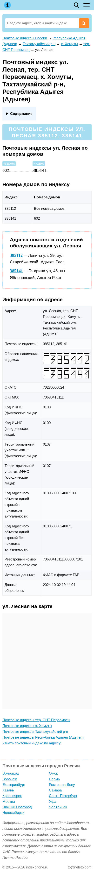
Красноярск (12, 796)
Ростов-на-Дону (62, 785)
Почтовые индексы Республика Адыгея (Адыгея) (43, 737)
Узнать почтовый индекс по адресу (31, 743)
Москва (8, 801)
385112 (16, 255)
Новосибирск (13, 813)
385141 (16, 270)
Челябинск (58, 807)
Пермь (54, 779)
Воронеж (9, 779)
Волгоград (10, 773)
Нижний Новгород (17, 807)
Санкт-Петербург (63, 796)
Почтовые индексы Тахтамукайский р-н (35, 731)
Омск (53, 773)
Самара (55, 790)
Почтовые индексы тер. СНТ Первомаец (36, 720)
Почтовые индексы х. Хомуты (27, 726)
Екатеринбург (13, 785)
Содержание (21, 114)
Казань (8, 790)
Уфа (52, 801)
